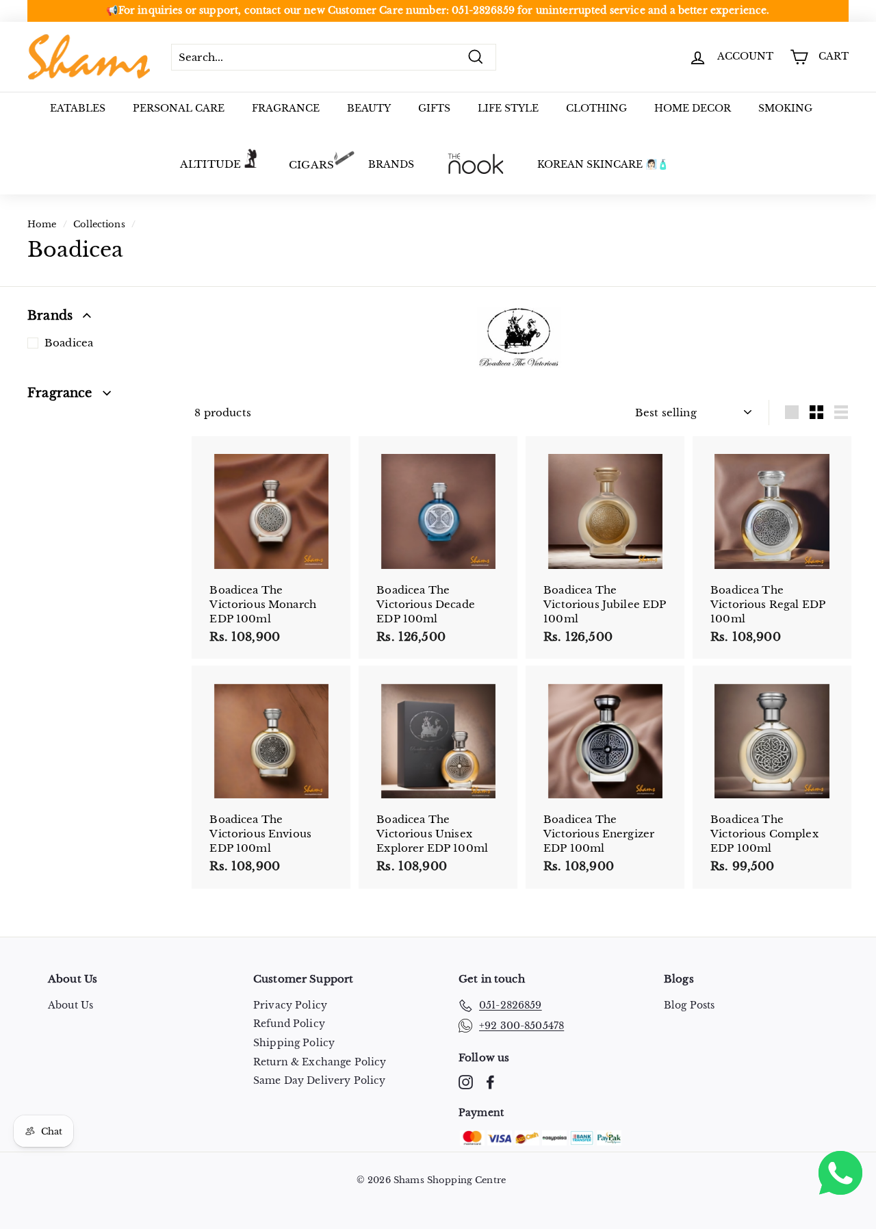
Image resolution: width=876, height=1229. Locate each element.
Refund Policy (289, 1023)
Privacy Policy (290, 1005)
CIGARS (311, 164)
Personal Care (178, 108)
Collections (99, 224)
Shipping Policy (294, 1043)
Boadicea (68, 342)
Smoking (785, 108)
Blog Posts (689, 1005)
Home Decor (692, 108)
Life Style (508, 108)
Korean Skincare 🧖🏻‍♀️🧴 (603, 164)
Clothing (596, 108)
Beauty (369, 108)
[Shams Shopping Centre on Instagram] (466, 1082)
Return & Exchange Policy (320, 1062)
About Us (70, 1005)
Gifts (434, 108)
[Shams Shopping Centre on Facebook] (490, 1082)
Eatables (77, 108)
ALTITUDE (210, 163)
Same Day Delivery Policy (319, 1080)
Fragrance (286, 108)
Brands (391, 164)
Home (42, 224)
